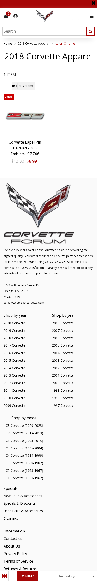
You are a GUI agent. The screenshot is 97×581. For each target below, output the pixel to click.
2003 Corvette (63, 360)
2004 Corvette (63, 353)
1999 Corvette (63, 390)
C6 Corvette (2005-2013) (24, 440)
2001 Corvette (63, 375)
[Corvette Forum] (62, 16)
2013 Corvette (14, 375)
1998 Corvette (63, 398)
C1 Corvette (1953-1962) (24, 478)
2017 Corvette (14, 345)
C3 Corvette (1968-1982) (24, 463)
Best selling (66, 576)
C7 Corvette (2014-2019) (24, 433)
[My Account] (15, 16)
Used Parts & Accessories (23, 511)
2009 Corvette (14, 405)
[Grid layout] (4, 576)
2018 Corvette (14, 338)
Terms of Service (18, 561)
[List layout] (13, 576)
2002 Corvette (63, 368)
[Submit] (90, 31)
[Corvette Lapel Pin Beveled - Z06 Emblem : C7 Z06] (25, 115)
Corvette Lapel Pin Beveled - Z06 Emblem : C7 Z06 (25, 148)
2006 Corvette (63, 338)
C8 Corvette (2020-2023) (24, 425)
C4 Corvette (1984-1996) (24, 455)
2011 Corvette (14, 390)
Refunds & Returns (20, 568)
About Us (12, 546)
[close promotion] (93, 1)
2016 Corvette (14, 353)
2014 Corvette (14, 368)
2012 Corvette (14, 383)
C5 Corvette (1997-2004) (24, 448)
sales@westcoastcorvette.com (24, 303)
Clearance (11, 518)
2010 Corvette (14, 398)
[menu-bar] (90, 16)
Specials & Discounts (20, 503)
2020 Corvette (14, 323)
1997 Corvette (63, 405)
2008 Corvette (63, 323)
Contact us (13, 538)
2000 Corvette (63, 383)
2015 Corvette (14, 360)
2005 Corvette (63, 345)
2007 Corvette (63, 330)
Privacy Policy (15, 553)
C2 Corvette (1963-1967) (24, 470)
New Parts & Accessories (23, 496)
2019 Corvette (14, 330)
